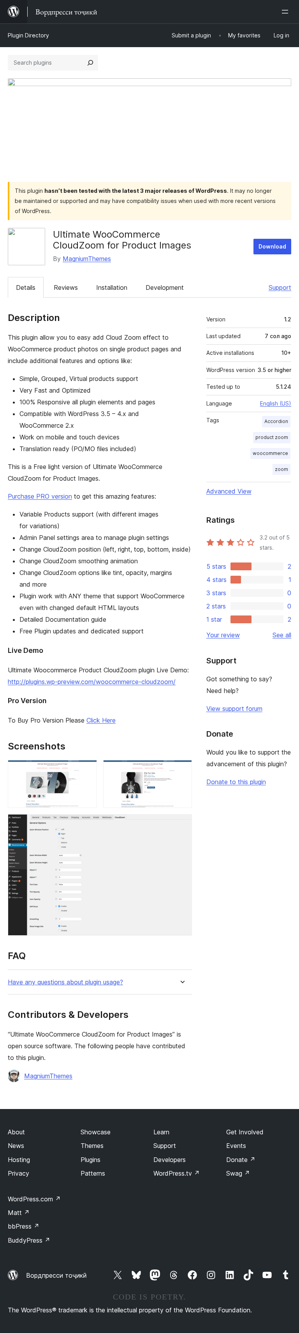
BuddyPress (29, 1240)
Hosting (19, 1160)
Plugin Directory (28, 35)
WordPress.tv (176, 1173)
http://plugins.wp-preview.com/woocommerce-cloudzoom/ (92, 682)
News (16, 1146)
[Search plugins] (90, 63)
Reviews (66, 287)
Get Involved (245, 1132)
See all (282, 635)
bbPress (23, 1226)
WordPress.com (34, 1199)
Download (272, 246)
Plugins (90, 1160)
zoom (281, 469)
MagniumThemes (87, 259)
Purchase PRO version (40, 496)
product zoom (271, 437)
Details (25, 287)
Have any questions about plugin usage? (65, 982)
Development (165, 287)
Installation (111, 287)
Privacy (18, 1173)
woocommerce (270, 453)
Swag (238, 1173)
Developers (169, 1160)
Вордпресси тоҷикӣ (56, 1275)
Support (280, 287)
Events (236, 1146)
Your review (223, 635)
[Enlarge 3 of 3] (181, 825)
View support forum (234, 708)
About (16, 1132)
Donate (240, 1160)
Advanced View (229, 491)
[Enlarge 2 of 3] (181, 770)
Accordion (276, 421)
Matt (19, 1213)
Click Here (101, 720)
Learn (161, 1132)
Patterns (93, 1173)
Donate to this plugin (236, 782)
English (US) (275, 403)
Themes (92, 1146)
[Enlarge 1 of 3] (86, 770)
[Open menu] (286, 11)
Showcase (96, 1132)
